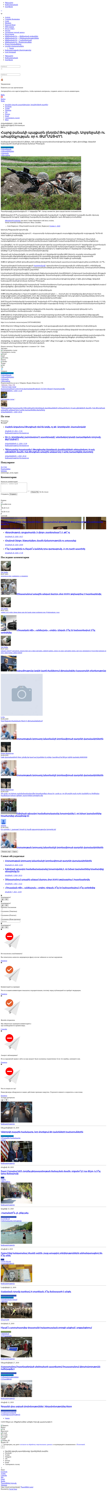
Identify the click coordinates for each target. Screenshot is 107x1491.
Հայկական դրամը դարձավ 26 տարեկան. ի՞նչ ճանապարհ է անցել (36, 1291)
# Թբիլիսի (5, 1334)
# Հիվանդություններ (10, 1377)
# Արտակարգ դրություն (11, 1221)
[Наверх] (3, 1447)
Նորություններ (7, 147)
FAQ (2, 1177)
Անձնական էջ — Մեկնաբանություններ (22, 38)
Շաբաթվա (5, 469)
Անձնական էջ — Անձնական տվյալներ (21, 36)
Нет (6, 899)
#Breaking (8, 220)
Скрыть (15, 851)
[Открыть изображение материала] (41, 209)
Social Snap (13, 1489)
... (1, 10)
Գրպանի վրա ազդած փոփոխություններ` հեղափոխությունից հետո (36, 1406)
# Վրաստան (6, 1336)
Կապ (11, 48)
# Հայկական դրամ (9, 1299)
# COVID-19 (5, 1219)
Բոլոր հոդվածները (13, 44)
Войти (3, 99)
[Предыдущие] (2, 1100)
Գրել (3, 95)
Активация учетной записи (15, 32)
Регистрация (9, 34)
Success (7, 30)
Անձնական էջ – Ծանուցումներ (18, 42)
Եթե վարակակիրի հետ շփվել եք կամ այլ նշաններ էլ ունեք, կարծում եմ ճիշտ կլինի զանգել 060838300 (44, 757)
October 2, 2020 (54, 226)
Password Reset (10, 25)
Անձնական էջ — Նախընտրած (18, 40)
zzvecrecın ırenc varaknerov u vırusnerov (14, 576)
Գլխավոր (9, 3)
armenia (3, 825)
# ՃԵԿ (3, 1140)
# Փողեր (4, 1301)
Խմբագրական (11, 5)
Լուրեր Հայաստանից (14, 46)
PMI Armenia (9, 27)
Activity (7, 17)
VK (13, 385)
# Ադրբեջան (6, 149)
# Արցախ (5, 153)
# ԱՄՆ (3, 1179)
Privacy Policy (10, 29)
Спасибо (4, 1029)
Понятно (4, 961)
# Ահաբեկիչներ (7, 151)
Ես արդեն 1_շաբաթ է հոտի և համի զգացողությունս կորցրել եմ (28, 829)
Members (8, 23)
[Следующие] (6, 1100)
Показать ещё (6, 851)
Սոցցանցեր (6, 1332)
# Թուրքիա (5, 155)
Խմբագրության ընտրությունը (18, 50)
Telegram (4, 385)
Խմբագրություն (8, 1124)
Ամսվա (4, 471)
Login (7, 21)
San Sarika (4, 572)
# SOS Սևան (6, 1261)
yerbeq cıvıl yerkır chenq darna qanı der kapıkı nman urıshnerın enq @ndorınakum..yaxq (30, 612)
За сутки (4, 467)
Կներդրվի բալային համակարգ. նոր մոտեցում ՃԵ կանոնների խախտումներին (42, 1132)
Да (2, 899)
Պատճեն (27, 1487)
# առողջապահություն (10, 1414)
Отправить (13, 494)
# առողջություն (7, 1263)
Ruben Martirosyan (7, 753)
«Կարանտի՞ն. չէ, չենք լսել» (15, 1213)
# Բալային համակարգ (10, 1138)
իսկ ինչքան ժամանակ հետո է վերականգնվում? (22, 721)
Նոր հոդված (10, 52)
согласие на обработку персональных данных (36, 1444)
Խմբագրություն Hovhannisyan (13, 125)
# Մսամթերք (6, 1379)
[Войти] (2, 97)
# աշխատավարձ (8, 1412)
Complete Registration (12, 19)
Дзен (10, 385)
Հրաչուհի (5, 1320)
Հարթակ (9, 7)
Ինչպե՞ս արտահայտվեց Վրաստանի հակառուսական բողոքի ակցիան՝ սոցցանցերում (46, 1328)
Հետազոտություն (8, 1217)
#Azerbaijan (16, 220)
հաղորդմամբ (40, 265)
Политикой (81, 1444)
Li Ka (3, 717)
